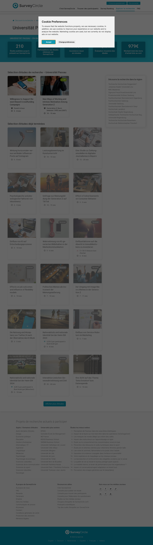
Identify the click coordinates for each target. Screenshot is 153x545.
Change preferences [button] (66, 42)
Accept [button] (48, 42)
